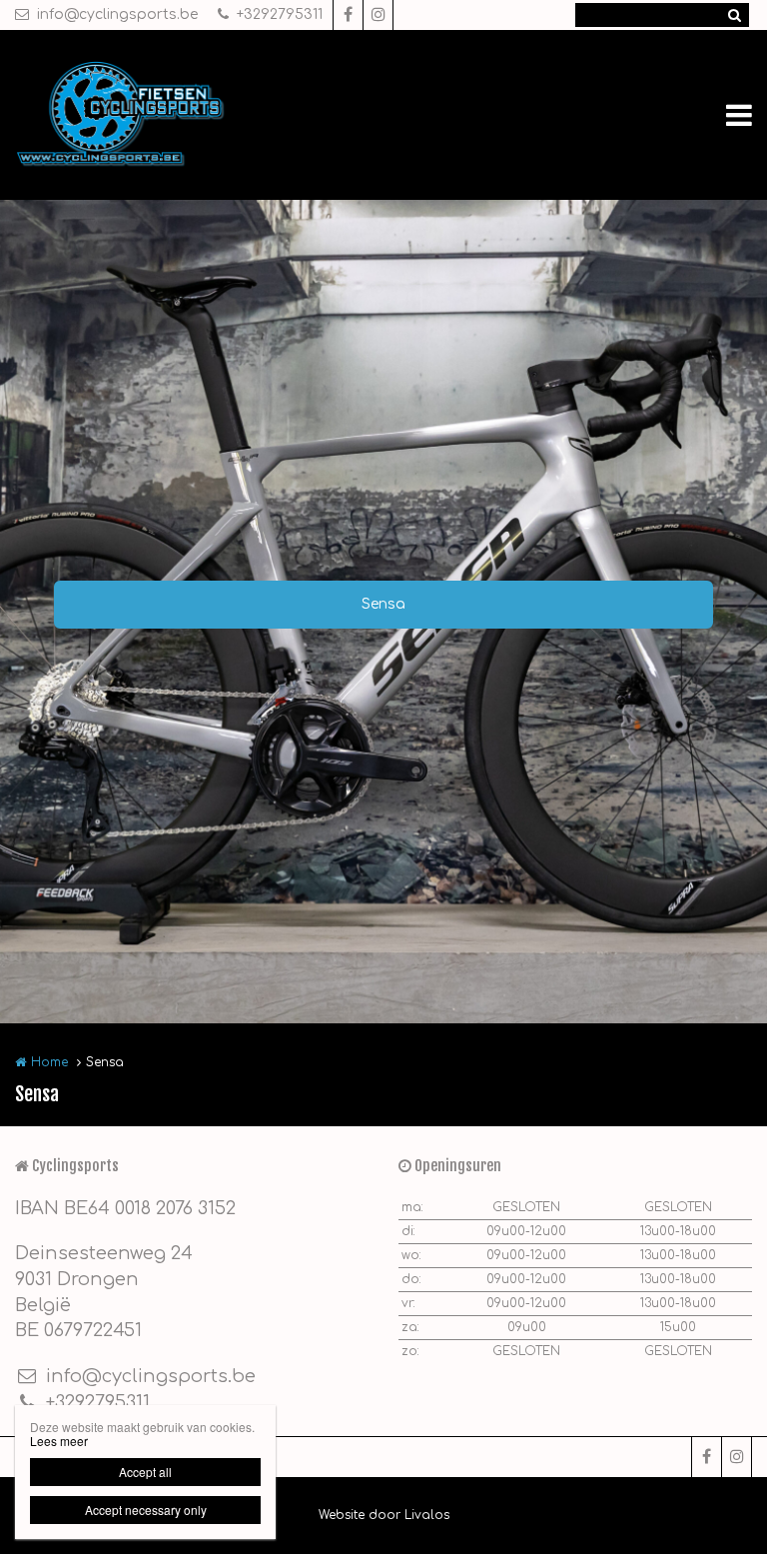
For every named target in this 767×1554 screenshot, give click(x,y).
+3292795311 (280, 14)
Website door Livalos (384, 1515)
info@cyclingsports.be (117, 14)
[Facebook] (348, 15)
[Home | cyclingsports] (151, 115)
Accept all (145, 1471)
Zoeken (734, 15)
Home (49, 1062)
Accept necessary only (146, 1509)
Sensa (383, 604)
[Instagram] (377, 15)
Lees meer (59, 1440)
